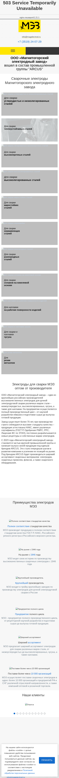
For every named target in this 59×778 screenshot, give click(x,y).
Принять (46, 760)
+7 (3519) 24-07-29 (29, 41)
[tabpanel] (29, 704)
